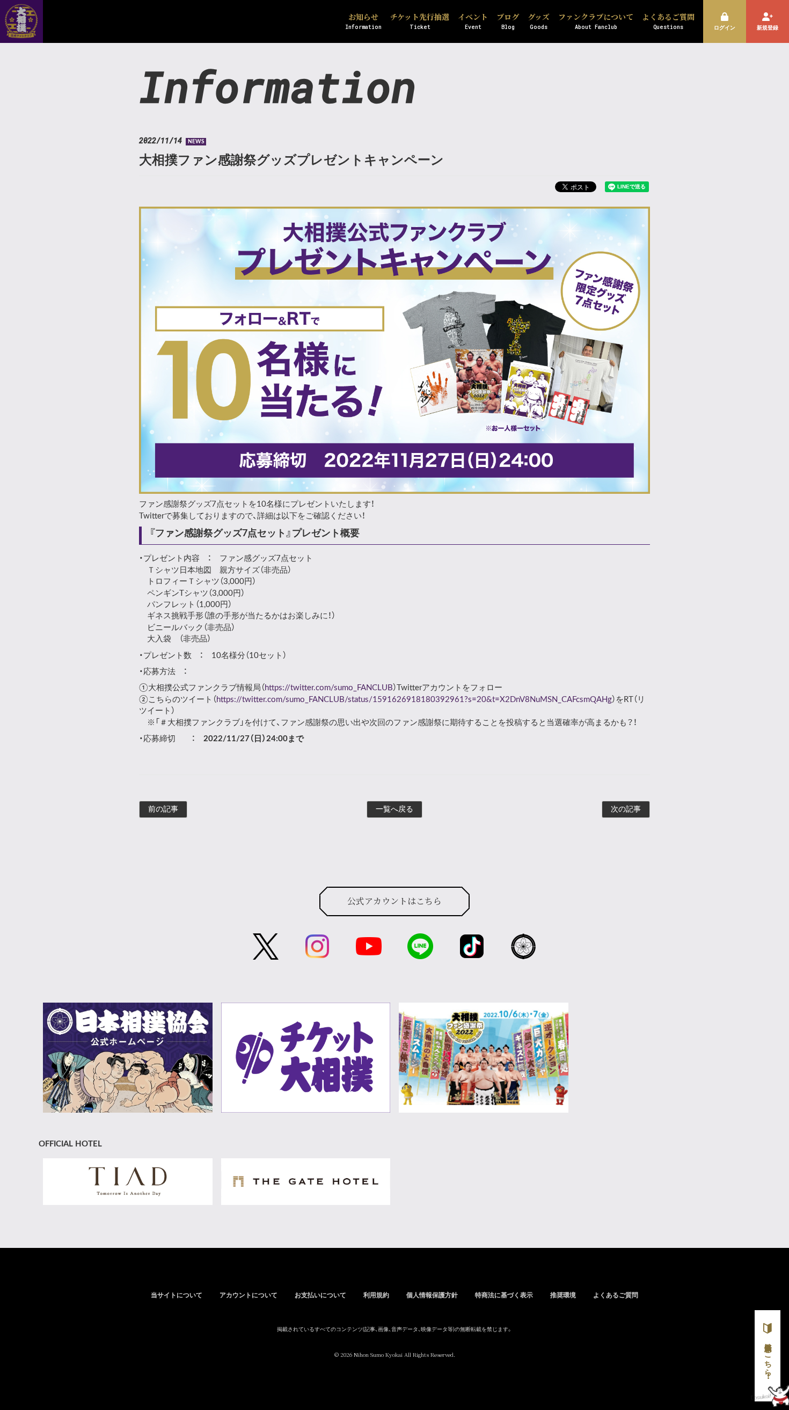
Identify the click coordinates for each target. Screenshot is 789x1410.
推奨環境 (563, 1295)
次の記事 (626, 809)
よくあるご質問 (615, 1295)
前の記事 (163, 809)
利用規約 (376, 1295)
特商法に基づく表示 (504, 1295)
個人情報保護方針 (432, 1295)
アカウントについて (248, 1295)
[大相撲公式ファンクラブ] (21, 31)
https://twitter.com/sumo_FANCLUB (329, 688)
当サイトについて (176, 1295)
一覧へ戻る (394, 809)
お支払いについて (320, 1295)
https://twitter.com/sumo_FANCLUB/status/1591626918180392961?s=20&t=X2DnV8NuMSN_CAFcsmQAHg (414, 700)
